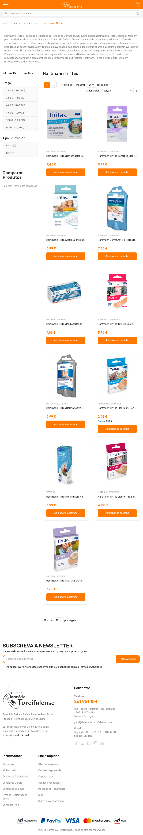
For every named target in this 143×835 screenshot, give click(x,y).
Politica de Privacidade (15, 776)
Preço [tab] (7, 83)
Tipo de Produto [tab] (14, 138)
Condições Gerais (12, 782)
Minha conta (9, 770)
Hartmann (32, 23)
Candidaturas (46, 776)
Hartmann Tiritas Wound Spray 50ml (66, 496)
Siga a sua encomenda (51, 801)
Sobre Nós (8, 764)
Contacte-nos (11, 804)
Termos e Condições (90, 666)
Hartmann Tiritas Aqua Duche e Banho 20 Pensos (74, 239)
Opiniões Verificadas (49, 782)
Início (5, 23)
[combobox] (71, 13)
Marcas (18, 23)
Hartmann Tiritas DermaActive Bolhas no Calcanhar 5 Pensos (80, 408)
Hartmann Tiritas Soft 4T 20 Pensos (67, 580)
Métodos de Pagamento (51, 788)
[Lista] (54, 85)
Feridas (50, 492)
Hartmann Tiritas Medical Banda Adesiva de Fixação (75, 324)
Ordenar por (92, 90)
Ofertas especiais (48, 764)
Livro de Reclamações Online (15, 797)
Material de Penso (57, 151)
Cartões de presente (50, 770)
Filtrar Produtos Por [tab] (18, 73)
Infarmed (23, 735)
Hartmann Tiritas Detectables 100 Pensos (70, 155)
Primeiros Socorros (110, 403)
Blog (40, 795)
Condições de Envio (13, 788)
